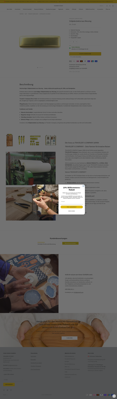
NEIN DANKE (71, 211)
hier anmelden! (72, 207)
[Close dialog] (83, 186)
